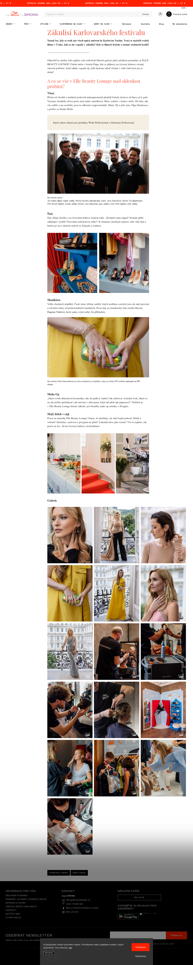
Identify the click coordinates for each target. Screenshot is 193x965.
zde (70, 948)
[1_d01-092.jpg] (163, 796)
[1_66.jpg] (116, 562)
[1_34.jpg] (163, 737)
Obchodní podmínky (17, 896)
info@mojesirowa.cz (78, 900)
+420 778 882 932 (74, 904)
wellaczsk (72, 912)
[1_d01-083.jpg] (116, 796)
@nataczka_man (97, 201)
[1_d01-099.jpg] (116, 679)
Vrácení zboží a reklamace (21, 907)
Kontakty (11, 910)
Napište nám (13, 914)
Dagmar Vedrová (56, 311)
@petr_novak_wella (67, 204)
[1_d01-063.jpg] (163, 679)
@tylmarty (137, 201)
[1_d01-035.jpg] (70, 796)
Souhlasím (140, 947)
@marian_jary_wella (99, 204)
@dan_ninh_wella (129, 204)
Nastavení (49, 953)
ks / (139, 897)
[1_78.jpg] (70, 621)
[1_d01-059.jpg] (70, 854)
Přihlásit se (176, 935)
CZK (183, 8)
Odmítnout (140, 956)
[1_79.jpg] (116, 621)
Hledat (145, 14)
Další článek (79, 872)
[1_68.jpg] (163, 562)
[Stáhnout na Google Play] (128, 916)
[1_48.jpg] (70, 679)
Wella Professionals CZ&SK (82, 908)
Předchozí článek (58, 872)
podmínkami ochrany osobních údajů (157, 944)
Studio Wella (13, 918)
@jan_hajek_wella (66, 201)
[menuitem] (10, 24)
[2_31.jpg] (116, 737)
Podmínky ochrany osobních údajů (26, 899)
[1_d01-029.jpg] (70, 737)
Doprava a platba (16, 903)
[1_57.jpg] (163, 621)
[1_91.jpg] (70, 562)
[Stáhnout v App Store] (150, 916)
